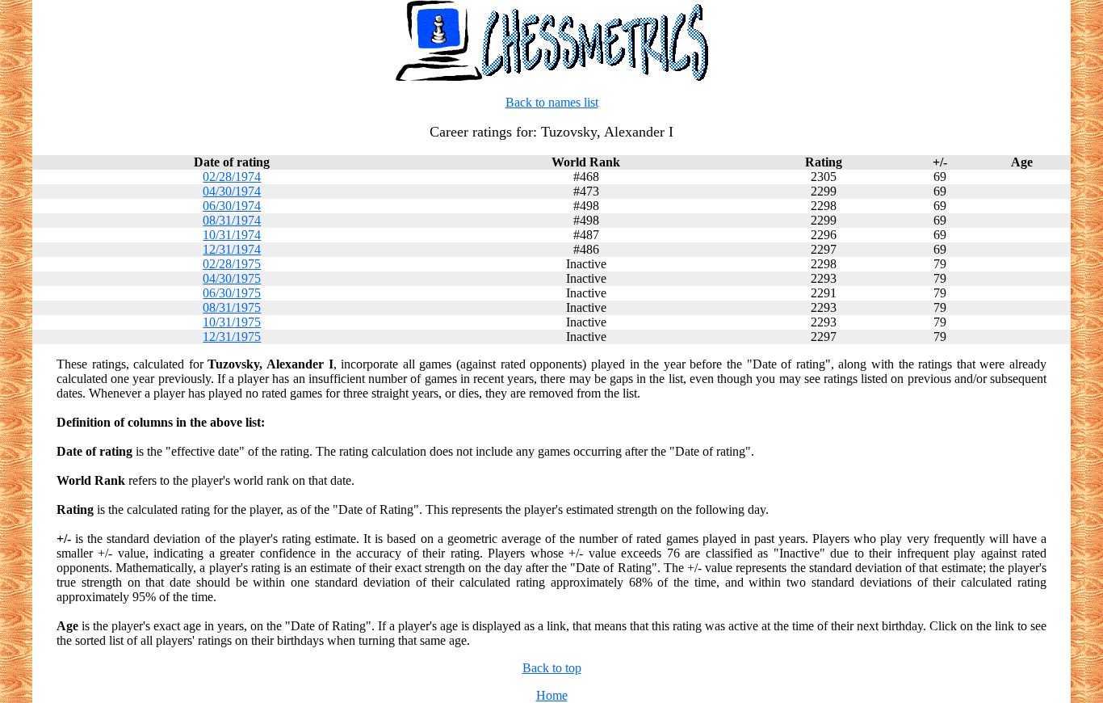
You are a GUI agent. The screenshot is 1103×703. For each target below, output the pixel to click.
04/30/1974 (232, 191)
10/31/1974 (232, 235)
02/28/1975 (232, 264)
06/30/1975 (232, 293)
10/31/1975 (232, 322)
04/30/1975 (232, 278)
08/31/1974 (232, 220)
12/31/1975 (232, 336)
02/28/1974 (232, 176)
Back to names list (551, 102)
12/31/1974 (232, 249)
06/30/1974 (232, 206)
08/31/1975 (232, 307)
